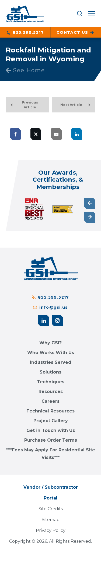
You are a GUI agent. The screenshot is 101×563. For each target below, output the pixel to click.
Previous (89, 203)
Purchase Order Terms (50, 440)
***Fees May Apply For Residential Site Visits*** (50, 453)
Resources (51, 391)
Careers (50, 401)
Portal (50, 498)
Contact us (73, 32)
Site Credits (51, 508)
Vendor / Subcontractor (50, 487)
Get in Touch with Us (50, 430)
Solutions (50, 372)
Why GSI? (50, 342)
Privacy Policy (50, 530)
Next (89, 217)
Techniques (50, 381)
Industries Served (50, 362)
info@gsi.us (53, 307)
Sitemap (51, 519)
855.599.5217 (27, 32)
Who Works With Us (50, 352)
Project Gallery (50, 420)
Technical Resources (50, 411)
